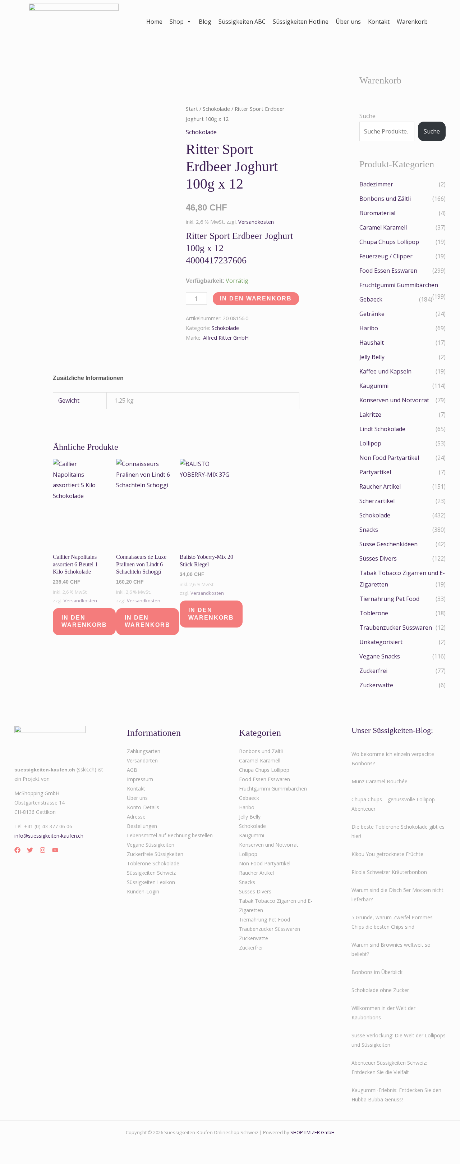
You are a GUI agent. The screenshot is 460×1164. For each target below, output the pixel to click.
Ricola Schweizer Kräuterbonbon (389, 872)
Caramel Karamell (383, 227)
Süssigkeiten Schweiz (151, 872)
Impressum (140, 779)
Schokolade (216, 108)
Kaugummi (373, 386)
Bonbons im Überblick (376, 972)
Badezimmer (376, 184)
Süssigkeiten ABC (242, 22)
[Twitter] (30, 850)
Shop (177, 22)
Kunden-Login (143, 891)
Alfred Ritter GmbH (226, 337)
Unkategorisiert (380, 642)
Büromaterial (377, 213)
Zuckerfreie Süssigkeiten (155, 854)
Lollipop (370, 443)
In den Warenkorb (256, 298)
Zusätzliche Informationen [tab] (88, 378)
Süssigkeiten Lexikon (151, 882)
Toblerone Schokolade (153, 863)
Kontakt (379, 22)
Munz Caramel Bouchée (379, 781)
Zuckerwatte (376, 685)
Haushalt (371, 343)
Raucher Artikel (380, 486)
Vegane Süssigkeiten (150, 844)
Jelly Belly (372, 357)
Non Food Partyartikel (389, 458)
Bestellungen (142, 826)
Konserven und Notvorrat (394, 400)
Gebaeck (370, 299)
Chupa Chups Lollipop (389, 242)
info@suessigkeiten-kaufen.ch (48, 835)
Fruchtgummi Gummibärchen (398, 285)
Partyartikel (375, 472)
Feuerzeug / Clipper (386, 256)
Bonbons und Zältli (385, 199)
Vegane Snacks (379, 656)
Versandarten (142, 760)
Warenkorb (412, 22)
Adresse (136, 816)
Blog (205, 22)
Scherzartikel (377, 501)
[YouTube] (55, 850)
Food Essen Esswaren (388, 271)
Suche (367, 116)
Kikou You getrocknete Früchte (387, 854)
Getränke (372, 314)
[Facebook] (17, 850)
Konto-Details (143, 807)
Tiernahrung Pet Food (389, 599)
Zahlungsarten (143, 751)
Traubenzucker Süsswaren (395, 627)
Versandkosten (256, 221)
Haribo (368, 328)
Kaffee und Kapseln (385, 371)
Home (154, 22)
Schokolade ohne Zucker (380, 990)
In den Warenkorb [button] (84, 621)
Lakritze (370, 414)
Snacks (368, 530)
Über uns (348, 22)
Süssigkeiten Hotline (300, 22)
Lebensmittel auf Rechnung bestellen (170, 835)
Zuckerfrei (373, 671)
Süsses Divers (378, 558)
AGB (132, 769)
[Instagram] (43, 850)
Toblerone (373, 613)
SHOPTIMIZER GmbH (312, 1132)
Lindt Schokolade (382, 429)
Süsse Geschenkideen (388, 544)
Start (192, 108)
